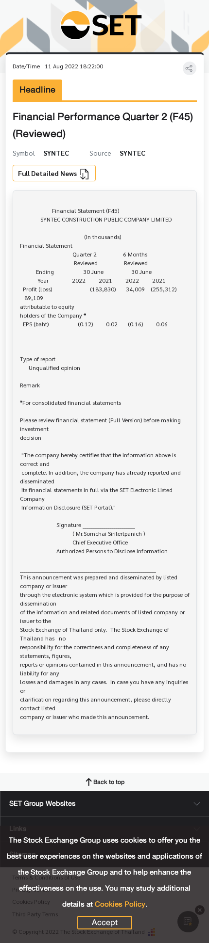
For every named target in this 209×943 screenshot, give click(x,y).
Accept (105, 922)
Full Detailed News (48, 173)
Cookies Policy (120, 904)
